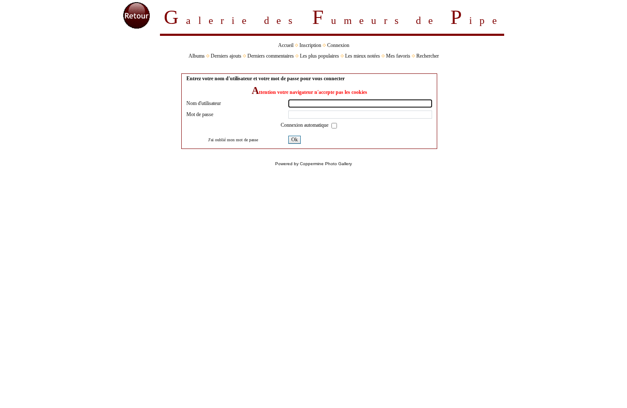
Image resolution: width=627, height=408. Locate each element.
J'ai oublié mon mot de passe (233, 139)
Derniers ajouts (226, 56)
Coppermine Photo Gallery (326, 163)
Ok (294, 140)
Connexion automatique (305, 125)
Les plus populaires (319, 56)
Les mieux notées (362, 56)
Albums (197, 56)
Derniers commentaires (270, 56)
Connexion (338, 45)
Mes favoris (398, 56)
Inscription (310, 45)
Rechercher (427, 56)
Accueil (285, 45)
